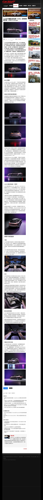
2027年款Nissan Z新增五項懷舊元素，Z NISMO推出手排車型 (14, 425)
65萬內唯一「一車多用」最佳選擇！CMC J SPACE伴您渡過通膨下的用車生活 (34, 73)
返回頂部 (25, 448)
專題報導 (25, 5)
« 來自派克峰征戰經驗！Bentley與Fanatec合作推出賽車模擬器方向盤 (15, 413)
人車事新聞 (19, 39)
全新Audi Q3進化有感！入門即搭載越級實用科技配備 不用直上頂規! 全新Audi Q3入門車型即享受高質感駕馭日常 (15, 401)
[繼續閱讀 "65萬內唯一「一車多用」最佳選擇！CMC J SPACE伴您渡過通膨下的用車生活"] (34, 79)
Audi (6, 393)
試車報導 (20, 5)
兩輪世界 (34, 5)
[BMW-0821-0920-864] (15, 13)
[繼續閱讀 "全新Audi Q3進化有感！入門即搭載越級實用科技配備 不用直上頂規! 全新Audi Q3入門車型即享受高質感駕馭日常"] (34, 30)
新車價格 (11, 5)
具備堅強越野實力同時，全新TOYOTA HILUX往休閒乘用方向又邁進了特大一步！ (34, 36)
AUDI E (13, 393)
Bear (6, 39)
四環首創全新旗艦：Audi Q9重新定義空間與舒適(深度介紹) (15, 403)
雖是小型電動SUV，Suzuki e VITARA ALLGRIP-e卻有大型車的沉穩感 (34, 48)
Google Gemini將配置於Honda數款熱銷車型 (12, 427)
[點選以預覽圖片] (15, 29)
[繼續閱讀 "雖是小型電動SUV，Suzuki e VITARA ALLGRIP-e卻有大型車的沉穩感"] (34, 54)
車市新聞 (15, 5)
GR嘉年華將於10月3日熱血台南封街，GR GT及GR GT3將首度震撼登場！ (15, 422)
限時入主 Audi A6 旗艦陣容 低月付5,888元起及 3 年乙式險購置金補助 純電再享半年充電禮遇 (15, 405)
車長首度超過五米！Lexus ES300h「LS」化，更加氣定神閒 (34, 61)
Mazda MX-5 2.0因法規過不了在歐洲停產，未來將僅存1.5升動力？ (15, 432)
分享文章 (5, 388)
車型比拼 (29, 5)
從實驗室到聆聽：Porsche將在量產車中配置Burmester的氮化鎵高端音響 (14, 429)
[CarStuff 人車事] (8, 0)
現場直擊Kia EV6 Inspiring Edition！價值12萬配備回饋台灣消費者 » (14, 416)
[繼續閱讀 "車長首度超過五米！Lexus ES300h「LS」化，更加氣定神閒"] (34, 67)
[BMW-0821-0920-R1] (34, 13)
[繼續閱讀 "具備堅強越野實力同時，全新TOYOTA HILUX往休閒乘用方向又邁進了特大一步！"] (34, 42)
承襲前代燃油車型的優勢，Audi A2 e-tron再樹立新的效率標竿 (15, 398)
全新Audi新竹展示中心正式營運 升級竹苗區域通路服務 (14, 407)
